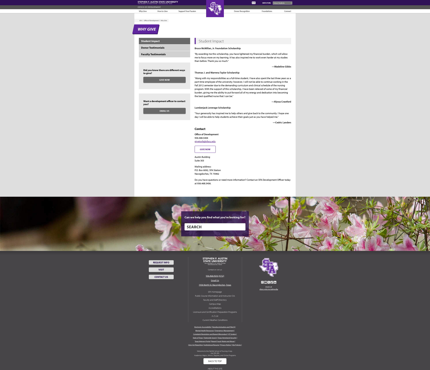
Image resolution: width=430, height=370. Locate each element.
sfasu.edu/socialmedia (268, 289)
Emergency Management (224, 330)
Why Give (143, 11)
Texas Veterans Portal (202, 341)
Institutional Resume (211, 345)
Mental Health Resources (204, 330)
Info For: (266, 3)
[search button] (242, 226)
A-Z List (215, 316)
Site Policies (236, 345)
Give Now (164, 79)
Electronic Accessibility (202, 327)
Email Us (164, 110)
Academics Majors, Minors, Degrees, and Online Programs (215, 355)
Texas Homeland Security (227, 338)
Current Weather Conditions (215, 320)
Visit (161, 269)
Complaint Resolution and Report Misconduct (210, 334)
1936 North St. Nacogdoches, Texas (215, 284)
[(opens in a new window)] (262, 282)
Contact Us (161, 276)
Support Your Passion (187, 11)
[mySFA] (247, 3)
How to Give (162, 11)
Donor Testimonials (152, 47)
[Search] (258, 3)
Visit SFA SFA (215, 353)
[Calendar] (241, 3)
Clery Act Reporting (195, 345)
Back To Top (215, 361)
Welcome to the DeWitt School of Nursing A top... (215, 351)
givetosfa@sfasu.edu (205, 141)
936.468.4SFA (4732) (215, 275)
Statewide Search (210, 338)
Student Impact (150, 41)
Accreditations (215, 307)
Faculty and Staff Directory (215, 299)
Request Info (161, 262)
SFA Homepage (215, 291)
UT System (232, 334)
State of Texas (198, 338)
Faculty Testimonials (153, 54)
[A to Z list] (254, 2)
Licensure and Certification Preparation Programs (215, 312)
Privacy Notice (225, 345)
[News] (237, 2)
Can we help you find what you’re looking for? (215, 217)
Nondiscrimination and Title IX (223, 327)
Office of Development (149, 7)
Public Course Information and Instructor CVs (215, 295)
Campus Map (215, 303)
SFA (140, 20)
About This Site (215, 368)
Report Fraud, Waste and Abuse (222, 341)
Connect (287, 11)
